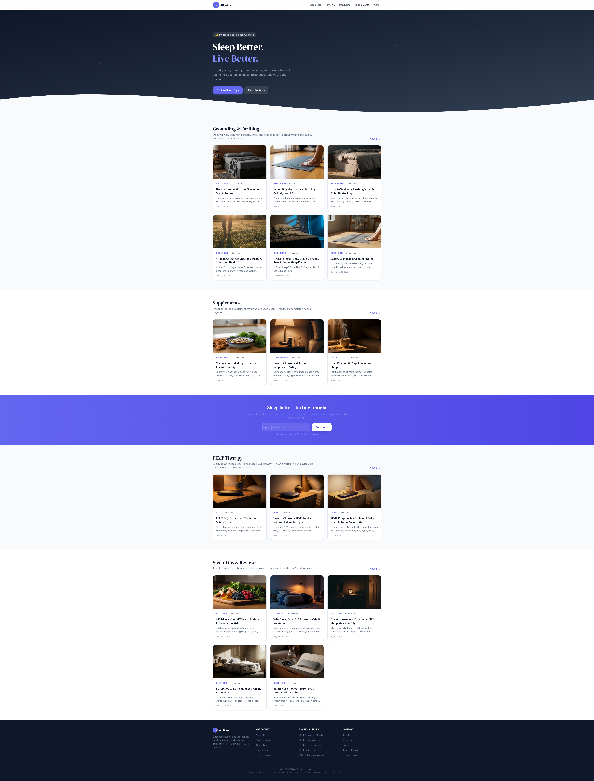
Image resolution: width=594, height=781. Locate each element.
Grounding (345, 5)
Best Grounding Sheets (311, 735)
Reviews (330, 5)
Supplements (362, 5)
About (346, 735)
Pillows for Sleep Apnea (311, 755)
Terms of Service (351, 750)
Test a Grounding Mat (310, 745)
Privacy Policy (350, 755)
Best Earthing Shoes (309, 740)
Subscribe (322, 427)
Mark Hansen (349, 740)
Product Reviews (264, 740)
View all (373, 138)
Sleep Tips (315, 5)
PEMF (376, 5)
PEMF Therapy (263, 755)
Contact (347, 745)
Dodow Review (307, 750)
